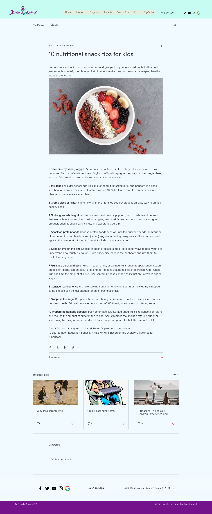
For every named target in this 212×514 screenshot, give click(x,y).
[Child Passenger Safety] (106, 392)
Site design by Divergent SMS (26, 504)
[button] (175, 24)
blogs (54, 24)
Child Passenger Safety (101, 410)
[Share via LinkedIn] (65, 347)
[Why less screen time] (55, 392)
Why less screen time (50, 410)
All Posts (38, 24)
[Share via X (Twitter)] (57, 347)
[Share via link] (72, 347)
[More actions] (161, 45)
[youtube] (189, 13)
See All (175, 374)
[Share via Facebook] (50, 347)
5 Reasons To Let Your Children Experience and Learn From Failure (153, 412)
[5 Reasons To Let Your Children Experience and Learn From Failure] (156, 392)
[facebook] (180, 13)
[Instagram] (194, 13)
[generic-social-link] (198, 13)
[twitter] (184, 13)
